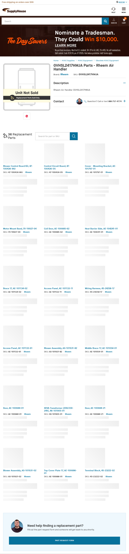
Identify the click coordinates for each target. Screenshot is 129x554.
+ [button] (124, 101)
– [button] (124, 83)
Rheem (64, 74)
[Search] (105, 21)
